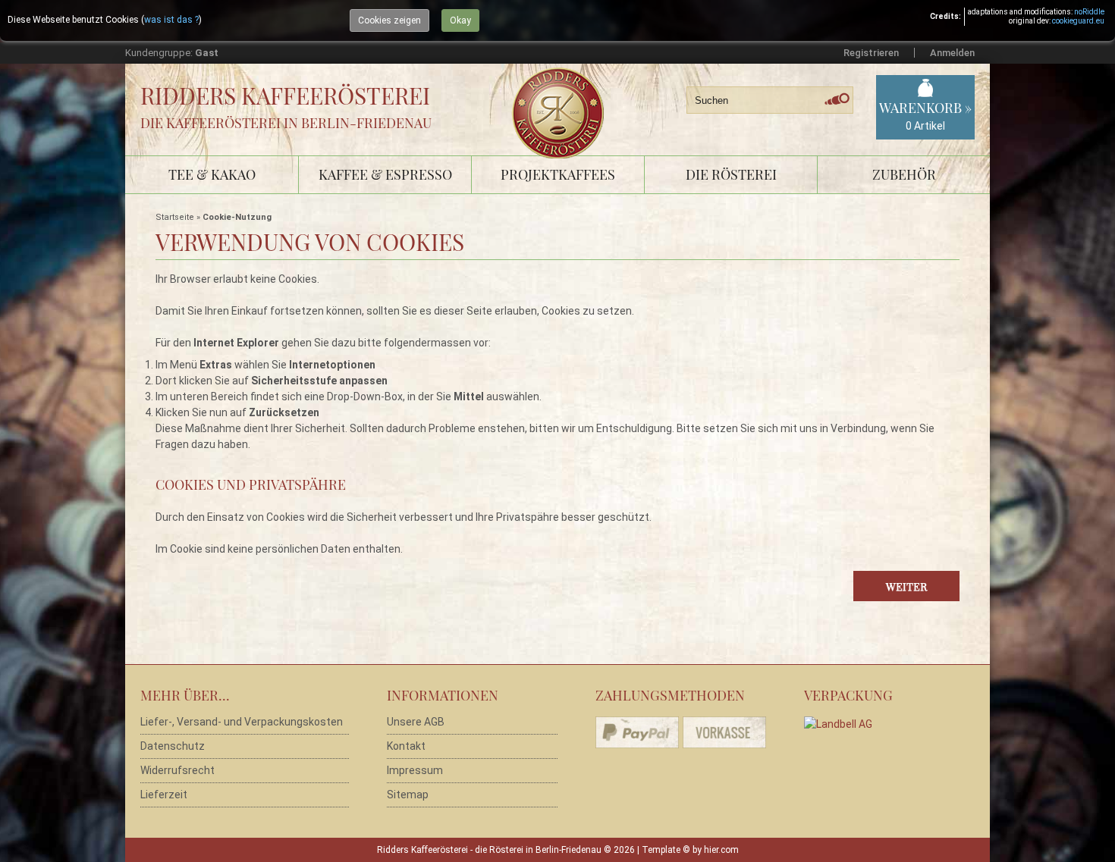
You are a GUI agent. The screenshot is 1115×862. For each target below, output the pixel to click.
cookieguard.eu (1078, 21)
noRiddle (1089, 12)
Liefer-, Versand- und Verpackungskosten (241, 722)
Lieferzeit (163, 794)
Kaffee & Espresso (385, 174)
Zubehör (904, 174)
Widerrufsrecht (177, 770)
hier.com (721, 850)
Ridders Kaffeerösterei (285, 95)
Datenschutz (172, 746)
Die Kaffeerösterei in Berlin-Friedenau (286, 123)
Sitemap (408, 794)
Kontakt (406, 746)
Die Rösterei (731, 174)
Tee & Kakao (212, 174)
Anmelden (952, 52)
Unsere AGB (415, 722)
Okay (460, 20)
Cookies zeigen (389, 20)
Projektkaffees (558, 174)
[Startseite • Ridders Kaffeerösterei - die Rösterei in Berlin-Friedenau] (563, 95)
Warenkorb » (925, 115)
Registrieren (871, 52)
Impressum (415, 770)
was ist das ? (171, 19)
